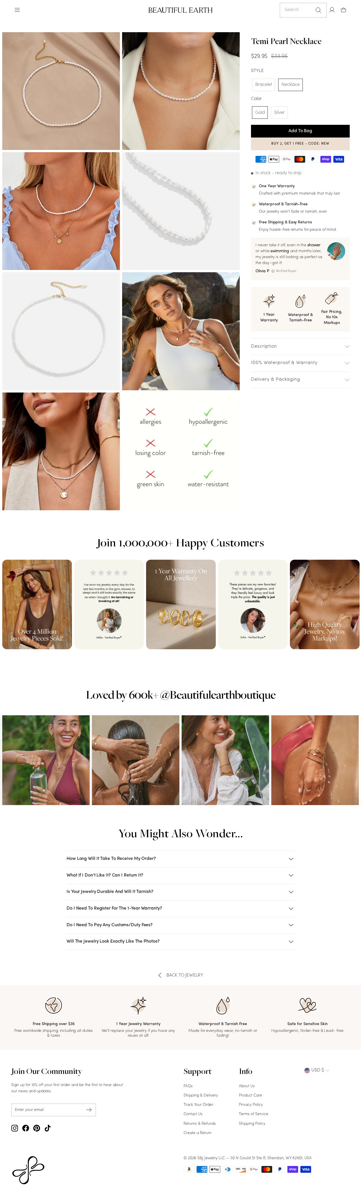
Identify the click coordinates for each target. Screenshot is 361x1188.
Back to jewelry (184, 975)
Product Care (250, 1095)
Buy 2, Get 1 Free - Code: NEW (300, 143)
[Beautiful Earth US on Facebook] (25, 1128)
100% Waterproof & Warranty (284, 363)
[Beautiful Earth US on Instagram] (14, 1128)
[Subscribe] (89, 1109)
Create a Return (198, 1133)
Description (264, 346)
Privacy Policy (251, 1105)
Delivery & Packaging (275, 379)
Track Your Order (198, 1105)
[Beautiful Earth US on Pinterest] (36, 1128)
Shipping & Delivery (201, 1095)
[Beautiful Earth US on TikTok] (47, 1128)
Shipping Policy (252, 1124)
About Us (247, 1086)
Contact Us (193, 1114)
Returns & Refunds (200, 1124)
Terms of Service (253, 1114)
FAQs (188, 1086)
